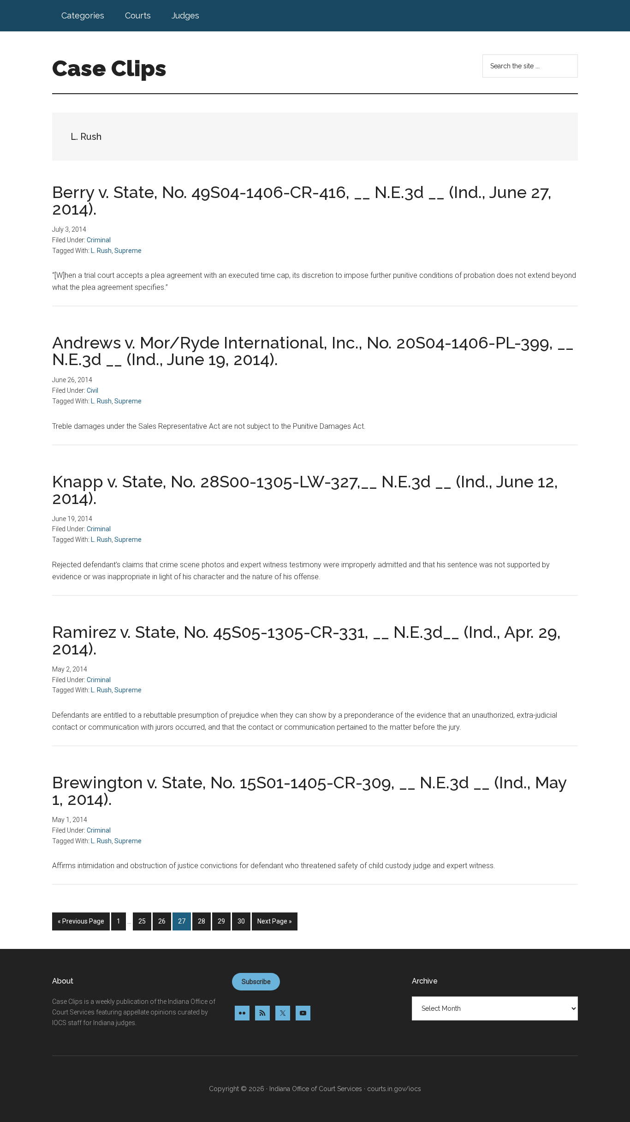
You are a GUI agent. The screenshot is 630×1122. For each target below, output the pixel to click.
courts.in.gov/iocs (394, 1088)
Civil (92, 390)
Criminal (99, 240)
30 (243, 921)
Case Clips (109, 68)
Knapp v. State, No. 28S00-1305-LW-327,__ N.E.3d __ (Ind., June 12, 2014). (305, 490)
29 (224, 921)
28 (204, 921)
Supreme (128, 250)
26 (164, 921)
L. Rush (101, 250)
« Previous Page (81, 923)
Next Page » (274, 923)
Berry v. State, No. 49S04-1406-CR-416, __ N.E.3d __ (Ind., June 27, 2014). (302, 200)
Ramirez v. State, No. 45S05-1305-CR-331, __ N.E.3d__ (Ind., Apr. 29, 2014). (306, 640)
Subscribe (256, 981)
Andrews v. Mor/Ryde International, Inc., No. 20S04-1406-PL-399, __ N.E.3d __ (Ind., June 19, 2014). (313, 351)
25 (144, 921)
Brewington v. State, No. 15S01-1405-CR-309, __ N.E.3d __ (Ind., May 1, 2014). (309, 791)
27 (184, 921)
